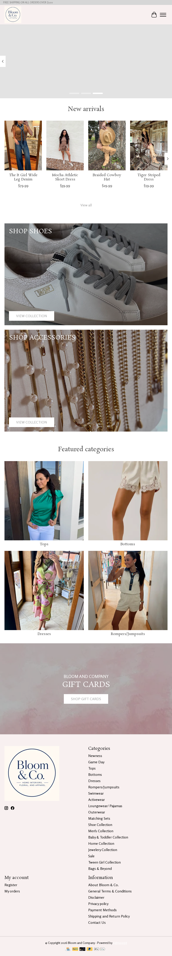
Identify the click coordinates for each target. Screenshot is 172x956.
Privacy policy (98, 903)
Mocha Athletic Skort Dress (65, 177)
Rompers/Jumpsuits (128, 634)
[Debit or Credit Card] (82, 949)
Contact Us (97, 922)
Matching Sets (99, 818)
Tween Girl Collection (104, 862)
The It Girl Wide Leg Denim (23, 177)
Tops (44, 544)
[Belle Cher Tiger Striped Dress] (149, 145)
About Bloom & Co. (103, 885)
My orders (12, 891)
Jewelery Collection (102, 849)
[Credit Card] (68, 949)
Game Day (96, 762)
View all (86, 205)
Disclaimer (96, 897)
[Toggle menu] (163, 14)
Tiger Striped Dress (149, 177)
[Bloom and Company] (12, 14)
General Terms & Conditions (110, 891)
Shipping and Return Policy (109, 916)
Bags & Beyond (100, 868)
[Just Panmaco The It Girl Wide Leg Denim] (23, 145)
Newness (95, 755)
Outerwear (96, 812)
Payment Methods (102, 910)
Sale (91, 856)
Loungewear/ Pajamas (105, 806)
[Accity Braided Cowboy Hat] (107, 145)
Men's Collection (100, 831)
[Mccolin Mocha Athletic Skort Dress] (65, 145)
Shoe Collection (100, 824)
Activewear (96, 799)
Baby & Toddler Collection (108, 837)
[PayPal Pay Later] (89, 949)
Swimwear (96, 793)
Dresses (44, 634)
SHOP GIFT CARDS (86, 699)
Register (10, 885)
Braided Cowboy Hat (107, 177)
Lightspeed (120, 943)
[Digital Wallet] (99, 949)
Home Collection (101, 843)
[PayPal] (75, 949)
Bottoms (127, 544)
